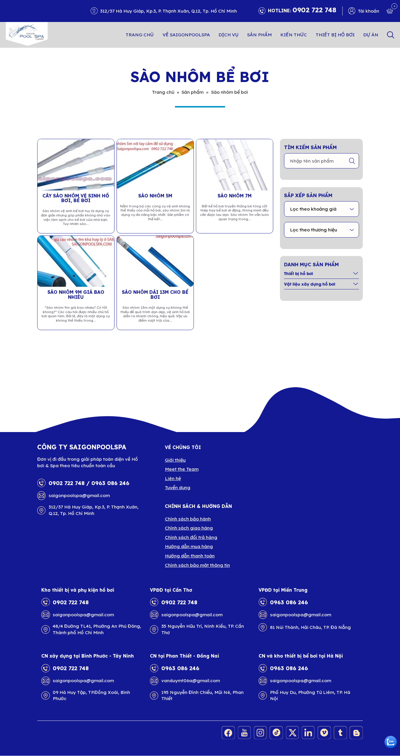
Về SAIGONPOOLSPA (186, 34)
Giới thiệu (175, 460)
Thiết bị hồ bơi (335, 34)
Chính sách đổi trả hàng (191, 537)
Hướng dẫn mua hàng (189, 546)
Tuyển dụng (177, 487)
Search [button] (390, 34)
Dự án (370, 34)
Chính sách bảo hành (188, 519)
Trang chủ (140, 34)
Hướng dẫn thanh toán (190, 556)
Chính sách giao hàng (189, 528)
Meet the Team (182, 469)
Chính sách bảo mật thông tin (197, 565)
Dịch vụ (228, 34)
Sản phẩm (259, 34)
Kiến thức (293, 34)
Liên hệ (173, 478)
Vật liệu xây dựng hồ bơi (309, 284)
